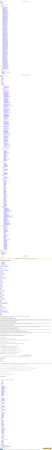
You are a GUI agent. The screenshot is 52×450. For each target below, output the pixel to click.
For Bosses (5, 193)
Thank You (5, 185)
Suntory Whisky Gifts (6, 142)
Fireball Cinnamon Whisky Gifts (7, 110)
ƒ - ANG (7, 13)
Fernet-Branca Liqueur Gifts (6, 109)
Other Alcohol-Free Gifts (3, 409)
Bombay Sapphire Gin (6, 95)
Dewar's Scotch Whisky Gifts (6, 104)
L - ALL (6, 12)
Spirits (2, 149)
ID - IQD (7, 31)
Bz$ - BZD (7, 20)
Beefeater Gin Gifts (6, 93)
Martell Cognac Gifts (6, 131)
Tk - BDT (7, 16)
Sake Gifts (5, 158)
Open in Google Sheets (8, 72)
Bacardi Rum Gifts (5, 91)
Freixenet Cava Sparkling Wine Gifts (7, 112)
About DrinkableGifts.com (6, 231)
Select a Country (5, 88)
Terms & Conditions (6, 227)
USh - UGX (7, 62)
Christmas (2, 421)
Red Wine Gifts (5, 163)
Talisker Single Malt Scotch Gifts (7, 143)
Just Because (2, 416)
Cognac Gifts (5, 154)
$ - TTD (6, 60)
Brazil (2, 83)
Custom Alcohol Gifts (6, 160)
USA (1, 78)
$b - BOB (7, 18)
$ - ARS (6, 14)
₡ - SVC (6, 57)
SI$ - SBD (7, 54)
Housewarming (5, 183)
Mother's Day (2, 423)
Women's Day (5, 192)
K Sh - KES (7, 33)
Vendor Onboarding (6, 218)
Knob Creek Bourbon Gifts (6, 126)
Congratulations (5, 182)
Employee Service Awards (6, 222)
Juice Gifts (5, 176)
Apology (2, 413)
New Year (5, 190)
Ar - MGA (7, 40)
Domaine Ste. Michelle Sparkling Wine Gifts (8, 105)
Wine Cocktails (5, 249)
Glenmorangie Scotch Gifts (6, 115)
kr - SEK (6, 55)
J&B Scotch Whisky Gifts (6, 121)
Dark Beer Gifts (5, 172)
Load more (1, 314)
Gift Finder (2, 77)
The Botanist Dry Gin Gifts (6, 144)
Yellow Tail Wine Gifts (6, 148)
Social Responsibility (6, 230)
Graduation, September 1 (3, 412)
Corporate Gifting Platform (6, 220)
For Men (5, 198)
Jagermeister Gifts (5, 122)
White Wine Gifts (3, 400)
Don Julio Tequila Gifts (6, 106)
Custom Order (5, 236)
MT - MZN (7, 45)
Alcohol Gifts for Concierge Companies (7, 216)
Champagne (2, 383)
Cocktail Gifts (5, 150)
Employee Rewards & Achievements (7, 223)
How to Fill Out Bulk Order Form (7, 210)
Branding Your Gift (6, 214)
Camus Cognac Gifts (6, 99)
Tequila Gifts (5, 159)
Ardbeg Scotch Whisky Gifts (6, 90)
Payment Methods (5, 235)
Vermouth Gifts (5, 164)
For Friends (2, 431)
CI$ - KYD (7, 36)
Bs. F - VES (7, 64)
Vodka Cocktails (5, 248)
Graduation (5, 202)
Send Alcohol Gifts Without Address (7, 238)
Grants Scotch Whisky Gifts (6, 116)
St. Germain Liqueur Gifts (6, 140)
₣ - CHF (6, 21)
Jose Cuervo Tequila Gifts (6, 124)
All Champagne (5, 170)
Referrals (5, 228)
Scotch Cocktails (5, 247)
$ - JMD (6, 32)
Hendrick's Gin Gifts (6, 118)
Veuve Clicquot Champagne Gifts (7, 146)
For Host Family (5, 197)
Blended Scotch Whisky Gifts (7, 152)
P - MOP (6, 42)
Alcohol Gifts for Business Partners (7, 224)
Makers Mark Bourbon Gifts (6, 130)
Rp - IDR (6, 30)
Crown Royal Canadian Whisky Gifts (7, 102)
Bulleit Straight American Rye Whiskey (7, 96)
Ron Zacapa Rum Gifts (6, 137)
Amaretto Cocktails (6, 243)
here (29, 258)
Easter (4, 188)
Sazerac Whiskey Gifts (6, 139)
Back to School (5, 181)
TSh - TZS (7, 61)
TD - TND (7, 59)
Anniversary (5, 180)
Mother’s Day (5, 203)
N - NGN (7, 46)
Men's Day (5, 189)
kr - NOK (7, 47)
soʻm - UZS (7, 63)
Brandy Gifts (5, 153)
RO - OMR (7, 48)
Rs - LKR (7, 38)
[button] (1, 449)
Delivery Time (2, 263)
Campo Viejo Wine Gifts (6, 98)
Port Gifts (2, 397)
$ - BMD (7, 17)
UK (1, 80)
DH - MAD (7, 39)
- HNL (6, 29)
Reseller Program (5, 217)
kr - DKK (7, 24)
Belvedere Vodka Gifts (6, 94)
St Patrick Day (2, 424)
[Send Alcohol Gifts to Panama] (3, 75)
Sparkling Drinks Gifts (6, 177)
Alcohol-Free (3, 175)
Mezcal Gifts (5, 157)
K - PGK (6, 49)
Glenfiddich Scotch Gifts (6, 114)
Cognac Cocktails (5, 245)
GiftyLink (5, 237)
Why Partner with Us (6, 221)
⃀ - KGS (6, 34)
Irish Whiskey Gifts (3, 391)
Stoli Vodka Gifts (5, 141)
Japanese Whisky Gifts (6, 156)
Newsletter (5, 233)
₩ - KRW (7, 35)
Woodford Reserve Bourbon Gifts (7, 147)
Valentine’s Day (5, 201)
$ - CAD (6, 7)
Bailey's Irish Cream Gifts (6, 92)
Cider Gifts (2, 405)
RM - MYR (7, 44)
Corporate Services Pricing (6, 208)
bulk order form (35, 258)
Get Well (2, 415)
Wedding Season (5, 204)
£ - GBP (6, 8)
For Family (5, 196)
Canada (2, 79)
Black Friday (5, 205)
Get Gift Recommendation (6, 209)
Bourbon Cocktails (5, 244)
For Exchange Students (3, 430)
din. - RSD (7, 53)
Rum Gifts (2, 393)
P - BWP (6, 19)
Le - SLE (6, 56)
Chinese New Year (5, 187)
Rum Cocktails (5, 246)
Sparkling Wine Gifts (6, 169)
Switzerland (2, 82)
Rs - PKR (7, 50)
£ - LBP (6, 37)
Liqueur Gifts (2, 392)
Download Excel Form (3, 72)
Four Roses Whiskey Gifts (6, 111)
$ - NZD (6, 11)
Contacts (1, 360)
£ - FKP (6, 26)
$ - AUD (6, 9)
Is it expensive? (2, 262)
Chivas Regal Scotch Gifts (6, 100)
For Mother (5, 199)
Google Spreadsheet (19, 316)
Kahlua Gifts (5, 125)
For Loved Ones (3, 432)
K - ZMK (6, 68)
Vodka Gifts (2, 395)
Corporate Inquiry (5, 212)
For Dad (4, 195)
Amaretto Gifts (5, 151)
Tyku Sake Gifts (5, 145)
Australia (2, 81)
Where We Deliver (5, 240)
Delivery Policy (5, 87)
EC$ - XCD (7, 66)
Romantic (5, 184)
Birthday (2, 414)
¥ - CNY (6, 22)
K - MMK (7, 41)
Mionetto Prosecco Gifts (6, 132)
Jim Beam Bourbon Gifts (6, 123)
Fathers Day (2, 422)
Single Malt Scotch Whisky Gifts (4, 394)
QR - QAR (7, 52)
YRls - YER (7, 67)
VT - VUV (7, 65)
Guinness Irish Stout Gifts (6, 117)
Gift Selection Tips (5, 211)
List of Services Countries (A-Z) (7, 86)
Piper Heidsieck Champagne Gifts (7, 134)
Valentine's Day (5, 191)
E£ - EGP (7, 25)
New (0, 272)
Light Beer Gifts (5, 173)
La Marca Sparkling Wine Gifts (7, 128)
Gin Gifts (5, 155)
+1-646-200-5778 (28, 1)
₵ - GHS (6, 27)
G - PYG (6, 51)
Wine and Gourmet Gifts (6, 165)
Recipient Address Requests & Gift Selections (8, 215)
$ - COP (6, 23)
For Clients (5, 194)
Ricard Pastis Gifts (5, 136)
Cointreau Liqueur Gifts (6, 101)
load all (1, 315)
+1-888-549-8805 (24, 1)
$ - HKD (6, 10)
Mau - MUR (7, 43)
